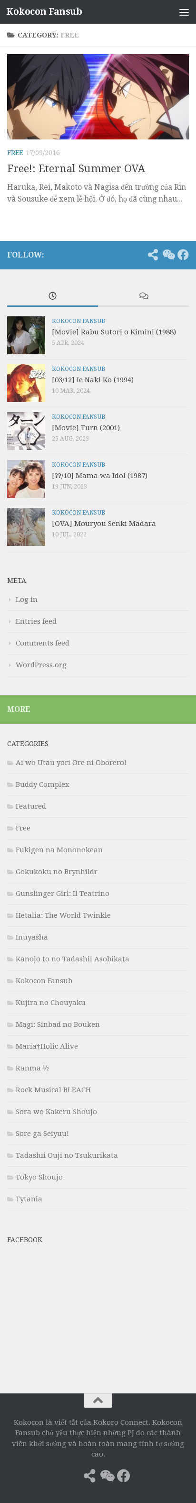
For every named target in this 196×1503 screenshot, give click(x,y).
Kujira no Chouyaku (51, 1002)
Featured (31, 806)
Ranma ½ (32, 1068)
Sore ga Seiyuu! (42, 1133)
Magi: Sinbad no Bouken (58, 1024)
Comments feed (42, 643)
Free (15, 153)
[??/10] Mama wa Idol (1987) (99, 475)
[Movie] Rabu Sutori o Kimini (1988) (114, 332)
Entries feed (36, 621)
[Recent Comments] (143, 296)
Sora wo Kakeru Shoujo (56, 1111)
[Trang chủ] (137, 254)
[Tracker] (152, 254)
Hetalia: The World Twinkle (63, 915)
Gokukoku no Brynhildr (57, 871)
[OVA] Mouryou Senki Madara (104, 523)
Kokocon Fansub (44, 11)
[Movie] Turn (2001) (86, 428)
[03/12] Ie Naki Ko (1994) (93, 380)
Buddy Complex (42, 784)
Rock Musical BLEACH (53, 1090)
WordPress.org (41, 665)
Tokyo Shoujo (39, 1177)
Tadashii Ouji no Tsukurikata (67, 1155)
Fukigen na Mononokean (59, 850)
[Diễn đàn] (168, 254)
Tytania (29, 1199)
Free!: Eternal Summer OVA (76, 169)
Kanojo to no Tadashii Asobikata (72, 959)
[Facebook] (183, 254)
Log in (27, 599)
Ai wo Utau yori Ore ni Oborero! (71, 762)
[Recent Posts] (52, 296)
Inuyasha (32, 937)
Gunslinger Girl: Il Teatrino (62, 893)
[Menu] (184, 12)
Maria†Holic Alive (47, 1046)
